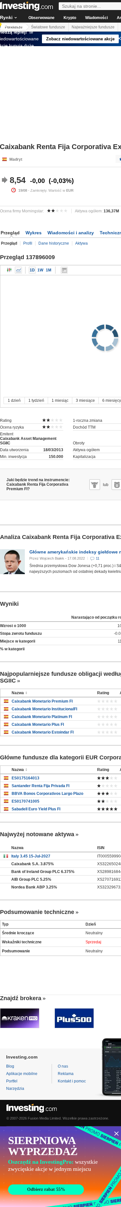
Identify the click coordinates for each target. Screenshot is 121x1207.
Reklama (66, 1073)
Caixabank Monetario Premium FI (42, 701)
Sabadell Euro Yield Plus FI (36, 809)
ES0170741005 (25, 801)
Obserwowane (41, 17)
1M (48, 270)
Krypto (70, 17)
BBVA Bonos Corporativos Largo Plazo (47, 793)
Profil (27, 243)
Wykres (33, 232)
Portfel (11, 1081)
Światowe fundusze (48, 27)
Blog (10, 1066)
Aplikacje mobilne (21, 1073)
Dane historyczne (53, 243)
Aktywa (81, 243)
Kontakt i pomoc (72, 1081)
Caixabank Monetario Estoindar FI (43, 732)
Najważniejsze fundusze (93, 27)
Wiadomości (96, 17)
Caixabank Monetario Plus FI (38, 724)
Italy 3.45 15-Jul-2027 (30, 856)
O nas (63, 1066)
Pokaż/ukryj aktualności (64, 270)
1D (32, 270)
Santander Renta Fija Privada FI (40, 786)
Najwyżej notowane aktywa (37, 834)
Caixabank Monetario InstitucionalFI (44, 709)
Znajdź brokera (20, 998)
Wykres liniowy (18, 270)
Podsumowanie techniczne (37, 912)
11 (97, 558)
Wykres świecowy (9, 270)
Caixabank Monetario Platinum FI (42, 717)
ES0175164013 (25, 778)
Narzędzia (15, 1088)
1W (40, 270)
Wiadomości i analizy (70, 232)
